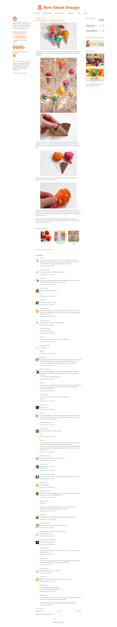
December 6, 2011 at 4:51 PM (47, 316)
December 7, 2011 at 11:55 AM (47, 460)
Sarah (41, 300)
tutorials (50, 249)
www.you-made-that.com (46, 474)
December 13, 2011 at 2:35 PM (47, 511)
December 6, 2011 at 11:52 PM (47, 391)
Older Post (78, 611)
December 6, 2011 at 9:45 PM (47, 379)
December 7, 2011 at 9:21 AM (47, 436)
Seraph (41, 357)
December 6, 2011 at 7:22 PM (47, 365)
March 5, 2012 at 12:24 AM (46, 554)
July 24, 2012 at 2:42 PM (46, 564)
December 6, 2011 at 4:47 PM (47, 304)
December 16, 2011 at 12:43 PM (48, 519)
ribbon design (95, 85)
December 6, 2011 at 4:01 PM (47, 266)
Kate (41, 382)
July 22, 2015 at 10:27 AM (46, 605)
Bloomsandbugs (44, 455)
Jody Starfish (43, 548)
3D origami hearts (46, 242)
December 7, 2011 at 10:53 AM (47, 452)
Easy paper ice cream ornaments (50, 20)
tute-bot (42, 278)
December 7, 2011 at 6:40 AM (47, 409)
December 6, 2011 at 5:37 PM (47, 353)
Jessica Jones (43, 269)
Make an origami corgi (73, 243)
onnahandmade (44, 328)
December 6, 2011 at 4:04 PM (47, 274)
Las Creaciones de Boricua (46, 540)
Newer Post (38, 611)
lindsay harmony (44, 369)
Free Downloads (47, 13)
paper (46, 249)
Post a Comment (40, 608)
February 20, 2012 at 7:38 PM (47, 544)
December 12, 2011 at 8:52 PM (47, 487)
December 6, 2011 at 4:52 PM (47, 325)
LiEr (41, 258)
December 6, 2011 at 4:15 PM (47, 284)
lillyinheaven (43, 568)
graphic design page (22, 51)
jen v (41, 337)
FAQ (79, 13)
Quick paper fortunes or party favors (60, 243)
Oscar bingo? (100, 37)
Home (58, 611)
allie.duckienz (43, 308)
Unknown (42, 482)
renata (41, 514)
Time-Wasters (71, 13)
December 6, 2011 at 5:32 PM (47, 333)
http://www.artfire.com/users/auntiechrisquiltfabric (52, 531)
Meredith (42, 595)
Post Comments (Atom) (48, 614)
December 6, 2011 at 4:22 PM (47, 296)
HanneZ (42, 464)
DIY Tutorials (36, 13)
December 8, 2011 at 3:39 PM (47, 478)
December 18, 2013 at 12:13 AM (48, 591)
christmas (42, 249)
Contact (85, 13)
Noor (41, 413)
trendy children (43, 345)
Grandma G (43, 288)
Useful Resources (59, 13)
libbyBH (42, 405)
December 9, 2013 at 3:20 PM (47, 581)
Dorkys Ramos (43, 491)
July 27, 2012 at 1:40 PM (46, 573)
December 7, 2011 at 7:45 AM (47, 424)
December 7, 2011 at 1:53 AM (47, 401)
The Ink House (43, 523)
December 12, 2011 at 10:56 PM (48, 497)
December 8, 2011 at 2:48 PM (47, 470)
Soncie (41, 576)
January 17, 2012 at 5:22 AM (47, 527)
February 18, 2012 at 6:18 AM (47, 536)
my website (27, 27)
